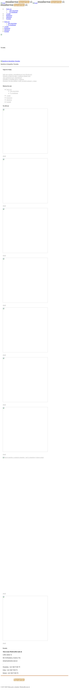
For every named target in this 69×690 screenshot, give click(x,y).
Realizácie (9, 98)
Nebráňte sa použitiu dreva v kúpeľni (13, 79)
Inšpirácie (9, 100)
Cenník (8, 95)
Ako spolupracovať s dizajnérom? (12, 78)
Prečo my (9, 89)
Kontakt (8, 102)
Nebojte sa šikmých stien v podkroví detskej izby (17, 76)
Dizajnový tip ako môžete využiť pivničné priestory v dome (20, 81)
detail (4, 156)
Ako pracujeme (14, 91)
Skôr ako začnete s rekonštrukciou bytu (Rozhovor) (17, 74)
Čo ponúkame (14, 93)
